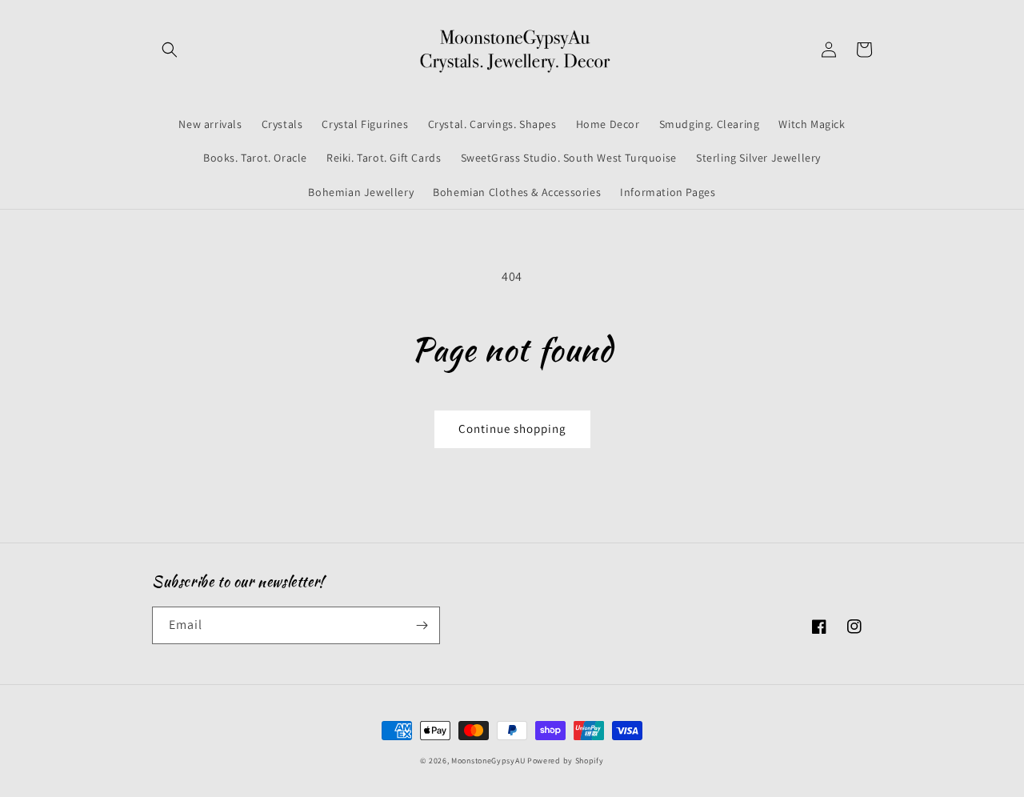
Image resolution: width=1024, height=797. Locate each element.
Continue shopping (512, 428)
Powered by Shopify (565, 760)
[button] (169, 49)
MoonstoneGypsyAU (488, 760)
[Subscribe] (421, 625)
